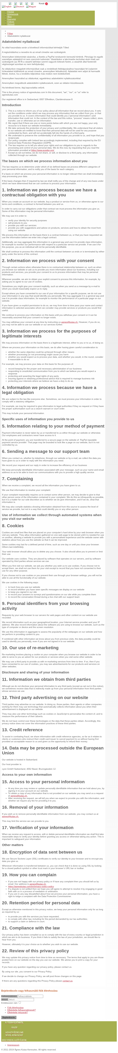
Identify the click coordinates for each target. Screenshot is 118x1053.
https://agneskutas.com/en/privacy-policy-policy (31, 886)
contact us (68, 981)
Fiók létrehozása (15, 1007)
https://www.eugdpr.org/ (42, 150)
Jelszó (4, 999)
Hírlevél (10, 24)
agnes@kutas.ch (69, 322)
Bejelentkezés (8, 1017)
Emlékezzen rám (9, 1003)
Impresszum (13, 1045)
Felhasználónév (9, 996)
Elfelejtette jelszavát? (17, 1012)
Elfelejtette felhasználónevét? (21, 1010)
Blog (9, 17)
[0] (40, 3)
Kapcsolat (11, 19)
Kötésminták (12, 14)
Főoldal (10, 12)
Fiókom (10, 22)
